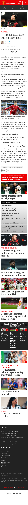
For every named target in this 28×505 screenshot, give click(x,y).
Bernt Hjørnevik (12, 433)
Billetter (13, 8)
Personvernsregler (9, 487)
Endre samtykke (20, 487)
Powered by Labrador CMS (14, 493)
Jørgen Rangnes (12, 435)
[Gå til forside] (8, 3)
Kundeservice (4, 453)
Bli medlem (5, 8)
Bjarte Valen (20, 437)
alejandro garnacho (15, 167)
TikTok (3, 466)
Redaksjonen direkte (5, 455)
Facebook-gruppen (6, 462)
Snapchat (3, 465)
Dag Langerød (15, 431)
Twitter (3, 460)
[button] (2, 325)
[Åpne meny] (25, 3)
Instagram (4, 463)
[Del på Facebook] (11, 52)
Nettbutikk (22, 8)
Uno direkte (3, 457)
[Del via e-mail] (16, 52)
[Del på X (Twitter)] (14, 52)
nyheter (4, 167)
